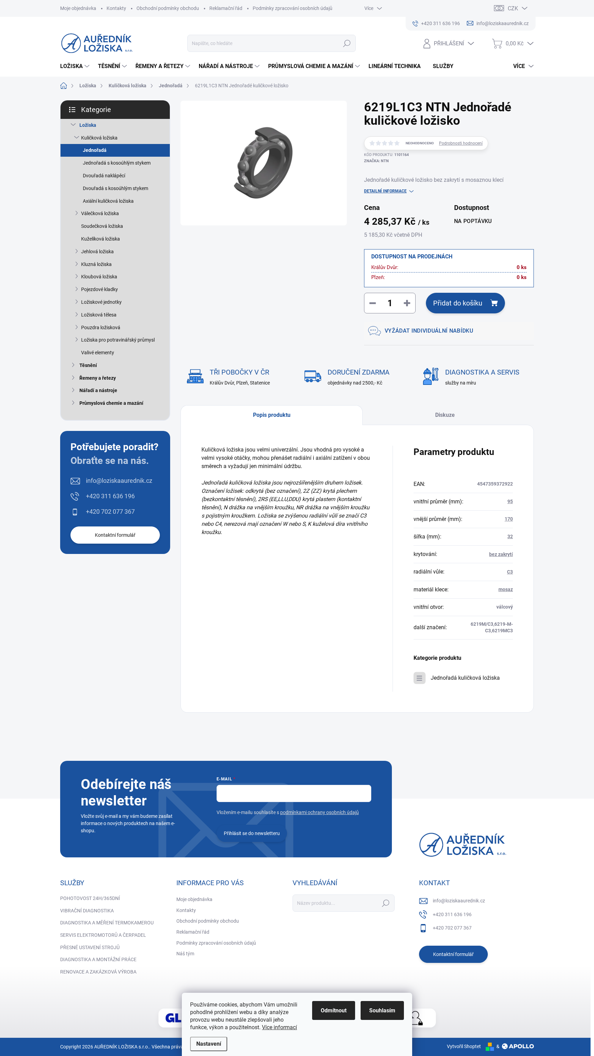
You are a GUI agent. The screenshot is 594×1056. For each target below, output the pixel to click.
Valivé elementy (97, 352)
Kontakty (116, 8)
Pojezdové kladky (99, 289)
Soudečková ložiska (102, 226)
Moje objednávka (78, 8)
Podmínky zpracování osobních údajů (292, 8)
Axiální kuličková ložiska (108, 201)
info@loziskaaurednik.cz (119, 480)
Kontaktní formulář (115, 535)
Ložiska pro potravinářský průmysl (118, 340)
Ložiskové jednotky (101, 302)
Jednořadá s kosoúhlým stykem (117, 163)
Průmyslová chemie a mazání (111, 403)
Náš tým (185, 953)
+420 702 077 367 (110, 511)
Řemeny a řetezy (97, 378)
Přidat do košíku (457, 303)
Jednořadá (95, 150)
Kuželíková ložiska (100, 239)
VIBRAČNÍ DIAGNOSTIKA (87, 910)
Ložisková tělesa (99, 315)
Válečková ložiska (100, 213)
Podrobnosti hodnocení (461, 143)
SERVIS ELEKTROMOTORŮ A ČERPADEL (103, 935)
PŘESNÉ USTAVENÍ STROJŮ (90, 947)
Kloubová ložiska (99, 276)
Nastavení (208, 1044)
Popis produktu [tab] (271, 415)
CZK (513, 8)
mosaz (505, 589)
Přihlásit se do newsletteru (252, 833)
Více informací (279, 1027)
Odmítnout (333, 1010)
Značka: (376, 161)
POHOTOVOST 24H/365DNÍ (90, 898)
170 (509, 519)
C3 (510, 572)
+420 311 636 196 (110, 496)
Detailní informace (385, 191)
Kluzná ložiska (96, 264)
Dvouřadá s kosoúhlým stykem (115, 188)
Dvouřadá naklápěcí (104, 175)
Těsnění (88, 365)
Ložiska (87, 125)
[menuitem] (75, 66)
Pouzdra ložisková (100, 327)
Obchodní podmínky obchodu (167, 8)
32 (510, 536)
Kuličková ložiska (99, 138)
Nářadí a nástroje (98, 390)
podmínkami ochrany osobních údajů (319, 812)
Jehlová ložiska (97, 251)
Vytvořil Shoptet (464, 1046)
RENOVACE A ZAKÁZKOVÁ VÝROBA (98, 972)
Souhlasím (382, 1010)
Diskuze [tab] (445, 415)
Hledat (347, 43)
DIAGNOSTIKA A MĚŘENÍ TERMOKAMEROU (107, 922)
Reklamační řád (225, 8)
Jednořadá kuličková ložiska (465, 678)
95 (510, 501)
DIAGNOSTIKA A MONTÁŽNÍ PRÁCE (98, 959)
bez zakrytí (501, 554)
